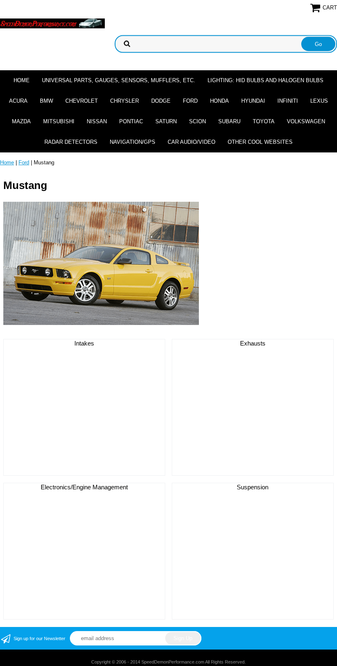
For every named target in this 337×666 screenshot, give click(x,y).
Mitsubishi (58, 121)
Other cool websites (260, 142)
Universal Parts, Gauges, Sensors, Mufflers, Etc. (118, 80)
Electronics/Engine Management (84, 487)
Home (22, 80)
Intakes (84, 343)
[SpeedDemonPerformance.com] (52, 23)
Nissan (97, 121)
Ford (190, 101)
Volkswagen (306, 121)
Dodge (161, 101)
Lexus (319, 101)
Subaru (229, 121)
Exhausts (252, 343)
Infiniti (287, 101)
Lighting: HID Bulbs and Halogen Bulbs (265, 80)
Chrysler (124, 101)
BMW (46, 101)
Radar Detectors (70, 142)
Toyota (264, 121)
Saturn (166, 121)
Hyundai (253, 101)
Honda (219, 101)
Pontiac (131, 121)
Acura (18, 101)
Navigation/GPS (132, 142)
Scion (197, 121)
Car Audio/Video (191, 142)
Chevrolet (81, 101)
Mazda (21, 121)
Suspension (252, 487)
